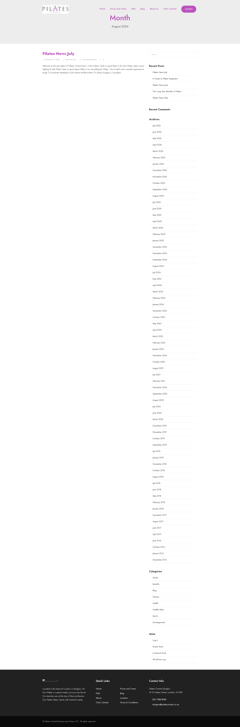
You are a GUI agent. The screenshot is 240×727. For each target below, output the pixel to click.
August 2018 (158, 476)
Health (155, 603)
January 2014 (158, 553)
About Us (154, 8)
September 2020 (160, 393)
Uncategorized (90, 60)
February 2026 (159, 157)
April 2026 (157, 144)
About (98, 697)
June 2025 (157, 208)
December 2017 (159, 515)
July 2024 (157, 272)
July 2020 (157, 406)
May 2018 (157, 496)
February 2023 (159, 342)
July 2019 (156, 451)
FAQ (133, 8)
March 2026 (158, 151)
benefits (156, 584)
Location (124, 697)
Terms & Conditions (129, 702)
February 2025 (159, 234)
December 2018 (160, 464)
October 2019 (159, 438)
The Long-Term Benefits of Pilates (167, 91)
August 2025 (158, 195)
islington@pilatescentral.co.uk (165, 704)
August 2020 (158, 400)
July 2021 (156, 374)
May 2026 (157, 138)
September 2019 (160, 444)
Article (155, 577)
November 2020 (160, 387)
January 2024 (158, 304)
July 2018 (156, 483)
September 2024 (160, 259)
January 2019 (158, 457)
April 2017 (157, 534)
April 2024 (157, 285)
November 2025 (160, 176)
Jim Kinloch (70, 60)
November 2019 (160, 432)
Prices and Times (118, 8)
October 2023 (159, 317)
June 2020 (157, 413)
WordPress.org (159, 659)
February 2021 (159, 381)
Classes (156, 596)
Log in (155, 640)
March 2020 (158, 419)
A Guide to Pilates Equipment (165, 78)
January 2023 (158, 349)
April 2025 (157, 221)
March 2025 (158, 227)
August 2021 (158, 368)
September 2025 (160, 189)
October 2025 (159, 183)
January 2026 (158, 164)
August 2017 (158, 521)
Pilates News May (160, 97)
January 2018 (158, 508)
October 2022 (159, 361)
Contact (188, 9)
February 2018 (159, 502)
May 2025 (157, 215)
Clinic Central (169, 8)
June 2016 (157, 540)
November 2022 (160, 355)
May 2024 (157, 278)
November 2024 (160, 253)
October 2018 (159, 470)
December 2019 (160, 425)
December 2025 (160, 170)
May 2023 (157, 323)
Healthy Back (158, 609)
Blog (142, 8)
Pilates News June (160, 85)
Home (102, 8)
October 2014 (159, 547)
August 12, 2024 (52, 60)
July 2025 (157, 202)
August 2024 (158, 266)
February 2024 (159, 298)
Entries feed (158, 646)
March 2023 (158, 336)
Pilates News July (58, 53)
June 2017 (157, 527)
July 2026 (157, 125)
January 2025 (158, 240)
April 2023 (157, 330)
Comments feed (159, 653)
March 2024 (158, 291)
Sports (155, 616)
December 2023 (160, 310)
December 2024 (160, 247)
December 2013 (160, 559)
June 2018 (157, 489)
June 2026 (157, 132)
